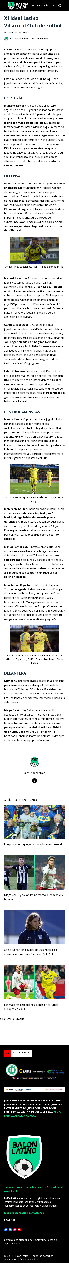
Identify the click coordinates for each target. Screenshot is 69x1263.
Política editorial (53, 1187)
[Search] (59, 5)
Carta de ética (32, 1187)
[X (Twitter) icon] (34, 780)
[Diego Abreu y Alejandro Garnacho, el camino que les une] (34, 872)
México (48, 5)
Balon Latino (11, 32)
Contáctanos (36, 1212)
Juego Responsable (15, 1212)
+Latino (24, 32)
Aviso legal (10, 1191)
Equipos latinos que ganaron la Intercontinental (33, 844)
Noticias (37, 5)
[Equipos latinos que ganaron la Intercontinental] (34, 822)
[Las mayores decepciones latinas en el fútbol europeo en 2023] (34, 982)
